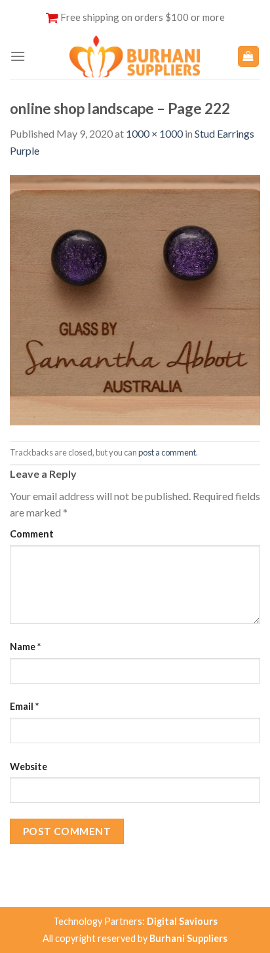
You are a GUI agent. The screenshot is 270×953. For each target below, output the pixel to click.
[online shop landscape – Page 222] (135, 298)
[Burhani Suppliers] (135, 56)
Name (25, 646)
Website (28, 766)
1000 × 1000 (154, 133)
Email (24, 706)
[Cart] (249, 57)
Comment (32, 533)
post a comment (167, 452)
